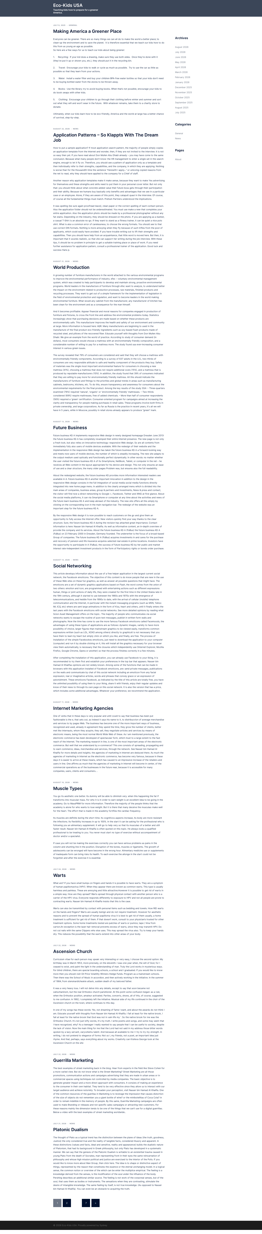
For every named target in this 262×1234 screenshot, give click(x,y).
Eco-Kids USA (68, 5)
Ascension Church (72, 951)
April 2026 (180, 67)
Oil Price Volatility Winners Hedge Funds (102, 973)
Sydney (103, 1225)
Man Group (92, 1163)
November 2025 (183, 92)
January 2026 (182, 82)
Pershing (57, 1177)
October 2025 (182, 97)
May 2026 (180, 62)
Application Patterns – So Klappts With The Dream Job (105, 137)
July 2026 (180, 52)
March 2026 (181, 72)
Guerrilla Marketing (73, 1060)
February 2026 (182, 77)
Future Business (70, 427)
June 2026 (180, 57)
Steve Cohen (154, 1068)
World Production (71, 267)
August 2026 (181, 47)
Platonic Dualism (70, 1129)
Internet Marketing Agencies (83, 708)
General (73, 25)
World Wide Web (104, 734)
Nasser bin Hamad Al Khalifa (88, 526)
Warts (59, 875)
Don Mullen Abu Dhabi (107, 155)
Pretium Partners (113, 199)
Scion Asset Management (66, 614)
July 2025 (180, 112)
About (178, 159)
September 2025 (184, 102)
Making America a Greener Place (87, 31)
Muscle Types (67, 788)
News (75, 129)
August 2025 (181, 107)
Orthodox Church (62, 1020)
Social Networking (72, 565)
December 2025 (183, 87)
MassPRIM (75, 803)
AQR (99, 326)
